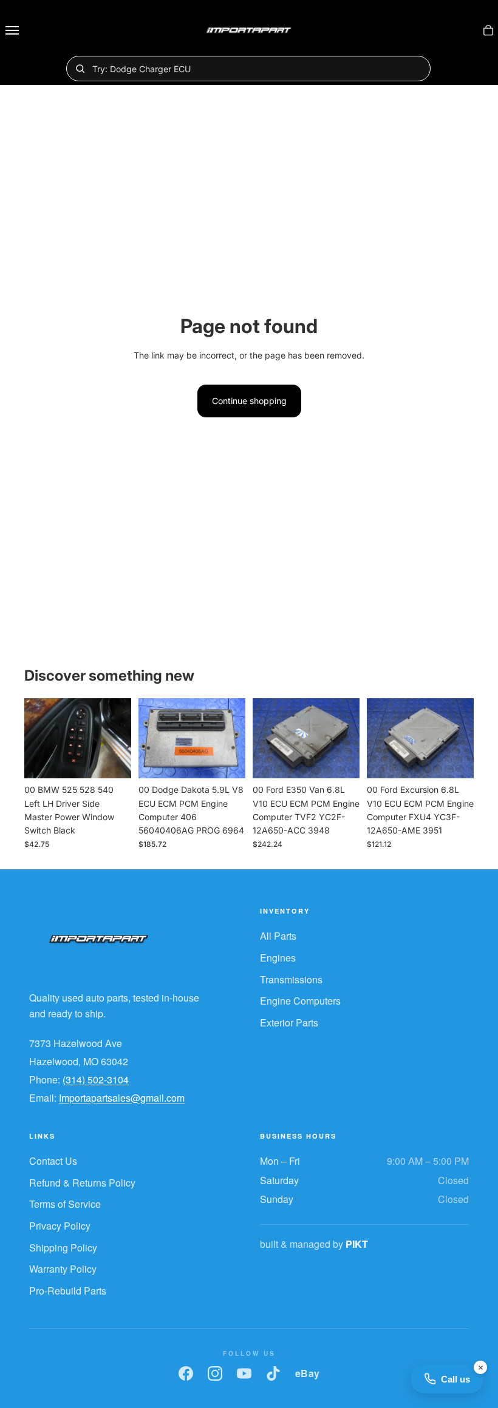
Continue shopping (249, 401)
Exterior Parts (289, 1022)
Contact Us (53, 1161)
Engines (278, 958)
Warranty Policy (63, 1269)
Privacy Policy (59, 1226)
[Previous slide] (37, 738)
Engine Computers (300, 1001)
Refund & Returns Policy (82, 1183)
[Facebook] (186, 1373)
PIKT (357, 1244)
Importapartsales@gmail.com (122, 1098)
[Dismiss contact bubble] (480, 1367)
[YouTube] (244, 1373)
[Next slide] (117, 738)
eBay (307, 1373)
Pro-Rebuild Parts (67, 1291)
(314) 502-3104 (96, 1079)
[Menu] (12, 30)
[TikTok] (273, 1373)
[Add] (112, 759)
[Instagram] (215, 1373)
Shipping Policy (63, 1248)
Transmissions (291, 979)
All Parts (278, 936)
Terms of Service (65, 1204)
